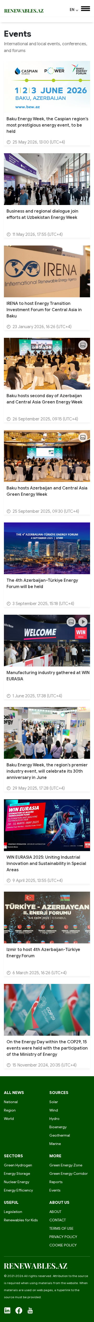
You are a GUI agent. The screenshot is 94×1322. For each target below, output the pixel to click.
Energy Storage (17, 1173)
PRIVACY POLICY (63, 1236)
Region (10, 1110)
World (9, 1118)
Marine (55, 1143)
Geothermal (59, 1135)
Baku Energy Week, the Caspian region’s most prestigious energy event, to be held (47, 125)
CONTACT (57, 1220)
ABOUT (55, 1211)
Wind (53, 1110)
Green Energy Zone (65, 1165)
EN (74, 9)
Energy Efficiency (18, 1190)
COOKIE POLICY (63, 1245)
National (11, 1101)
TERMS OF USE (61, 1228)
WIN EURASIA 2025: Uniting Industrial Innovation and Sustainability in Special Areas (46, 864)
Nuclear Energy (16, 1181)
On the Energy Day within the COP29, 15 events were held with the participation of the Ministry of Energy (47, 1048)
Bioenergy (58, 1127)
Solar (53, 1101)
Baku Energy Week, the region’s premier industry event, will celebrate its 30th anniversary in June (47, 771)
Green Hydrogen (18, 1165)
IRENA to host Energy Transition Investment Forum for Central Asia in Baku (44, 310)
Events (55, 1190)
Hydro (54, 1118)
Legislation (13, 1211)
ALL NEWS (14, 1092)
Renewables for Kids (21, 1220)
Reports (56, 1181)
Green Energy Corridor (68, 1173)
